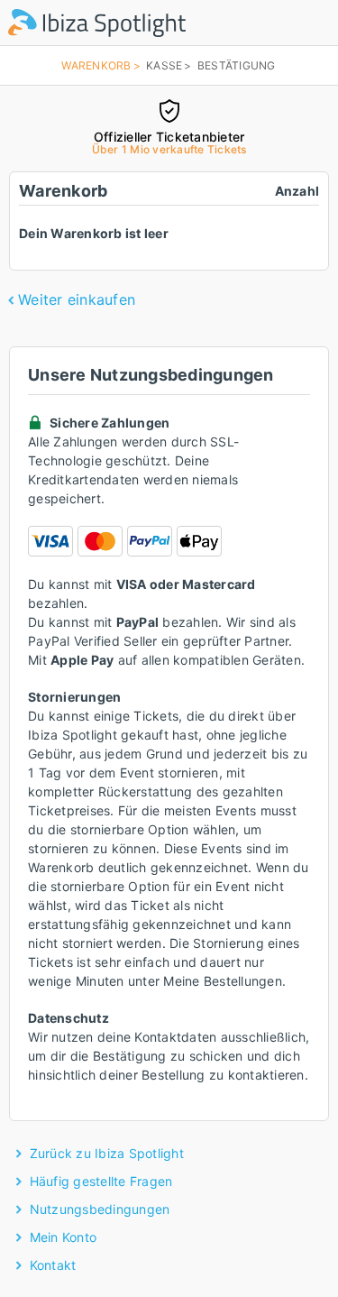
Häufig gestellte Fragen (101, 1181)
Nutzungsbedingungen (100, 1209)
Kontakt (53, 1265)
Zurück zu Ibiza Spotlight (107, 1153)
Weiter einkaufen (76, 299)
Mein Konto (63, 1237)
